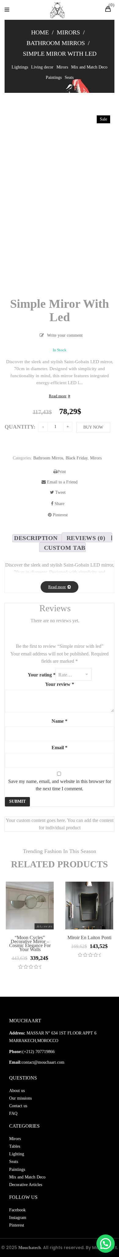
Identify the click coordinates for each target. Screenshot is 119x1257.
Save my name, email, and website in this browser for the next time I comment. (59, 785)
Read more (58, 396)
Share (58, 503)
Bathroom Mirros (56, 43)
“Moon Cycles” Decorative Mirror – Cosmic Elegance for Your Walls (30, 943)
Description (36, 537)
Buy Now (93, 427)
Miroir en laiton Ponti (89, 937)
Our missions (20, 1098)
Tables (14, 1146)
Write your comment (65, 335)
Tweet (60, 492)
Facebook (17, 1210)
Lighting (16, 1154)
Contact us (18, 1106)
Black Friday (77, 458)
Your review (59, 684)
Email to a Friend (62, 482)
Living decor (42, 67)
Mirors (68, 32)
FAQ (13, 1113)
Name (59, 721)
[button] (105, 1243)
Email (59, 747)
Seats (69, 77)
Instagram (17, 1217)
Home (40, 32)
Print (61, 471)
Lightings (20, 67)
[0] (109, 10)
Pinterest (60, 515)
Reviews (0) (86, 537)
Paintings (54, 77)
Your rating (42, 674)
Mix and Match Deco (89, 67)
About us (17, 1090)
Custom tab (64, 547)
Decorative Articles (25, 1184)
